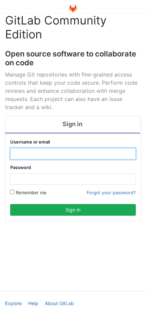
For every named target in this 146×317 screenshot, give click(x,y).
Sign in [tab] (72, 124)
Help (33, 303)
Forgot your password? (111, 192)
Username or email (30, 142)
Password (20, 167)
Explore (13, 303)
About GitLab (59, 303)
